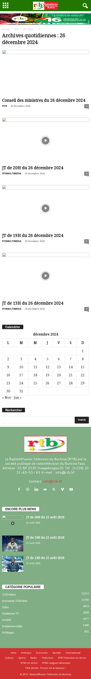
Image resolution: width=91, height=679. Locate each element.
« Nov (6, 398)
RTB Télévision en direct (72, 657)
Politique (8, 632)
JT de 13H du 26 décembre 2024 (32, 303)
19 (47, 375)
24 (21, 383)
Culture (9, 657)
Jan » (18, 398)
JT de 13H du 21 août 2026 (45, 557)
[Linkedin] (37, 489)
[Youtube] (72, 489)
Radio (33, 657)
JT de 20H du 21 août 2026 (45, 517)
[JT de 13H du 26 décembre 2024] (45, 276)
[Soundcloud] (46, 489)
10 (21, 367)
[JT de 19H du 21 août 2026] (12, 543)
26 (47, 383)
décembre (28, 29)
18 (35, 375)
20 (59, 375)
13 (59, 367)
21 (71, 375)
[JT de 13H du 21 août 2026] (12, 564)
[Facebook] (20, 489)
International (73, 652)
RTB (4, 105)
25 (35, 383)
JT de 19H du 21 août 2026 (45, 537)
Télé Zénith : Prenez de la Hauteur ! (45, 667)
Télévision (9, 594)
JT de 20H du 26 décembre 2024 (32, 167)
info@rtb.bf (52, 481)
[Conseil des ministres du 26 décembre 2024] (45, 73)
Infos (5, 607)
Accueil (6, 29)
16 (8, 375)
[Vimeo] (63, 489)
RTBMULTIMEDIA (11, 173)
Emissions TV (10, 613)
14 (71, 367)
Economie (42, 652)
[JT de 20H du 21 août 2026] (12, 523)
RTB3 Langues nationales (56, 662)
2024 (16, 29)
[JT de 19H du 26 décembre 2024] (45, 208)
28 (71, 383)
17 (21, 375)
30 (8, 391)
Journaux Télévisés (14, 600)
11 (35, 367)
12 (47, 367)
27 (59, 383)
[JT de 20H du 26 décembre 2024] (45, 141)
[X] (54, 489)
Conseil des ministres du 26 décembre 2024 (43, 100)
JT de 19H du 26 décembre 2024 (32, 235)
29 (82, 383)
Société (6, 619)
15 (82, 367)
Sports (22, 657)
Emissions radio (12, 626)
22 (82, 375)
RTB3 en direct (29, 662)
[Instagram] (28, 489)
